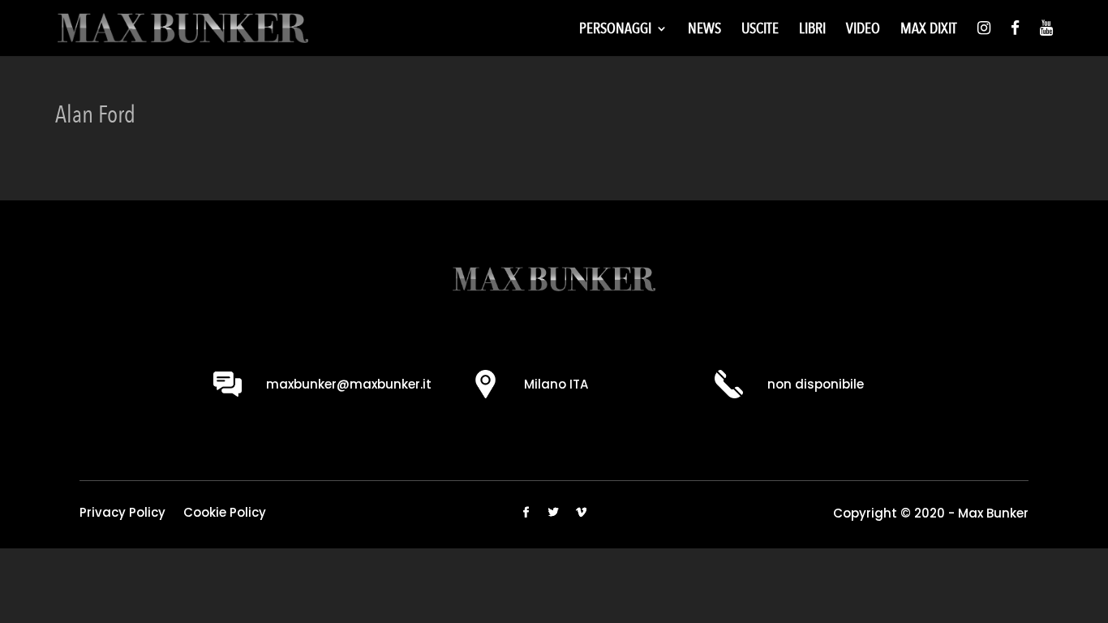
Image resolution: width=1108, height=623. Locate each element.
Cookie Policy (224, 514)
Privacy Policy (122, 514)
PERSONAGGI (615, 31)
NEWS (704, 31)
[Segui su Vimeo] (581, 512)
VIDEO (863, 31)
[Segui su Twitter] (554, 512)
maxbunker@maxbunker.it (349, 384)
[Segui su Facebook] (526, 512)
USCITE (760, 31)
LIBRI (812, 31)
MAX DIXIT (928, 31)
